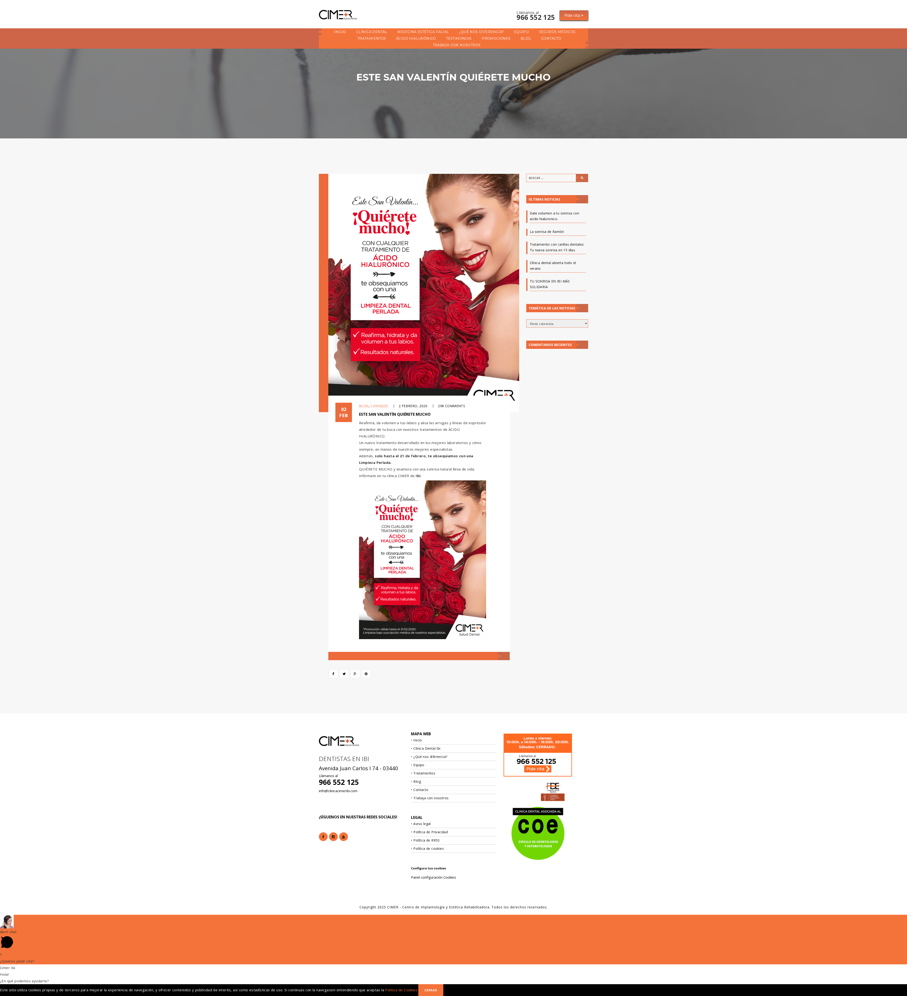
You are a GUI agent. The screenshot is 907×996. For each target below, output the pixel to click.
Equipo (521, 32)
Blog (526, 38)
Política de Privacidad (430, 832)
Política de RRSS (426, 840)
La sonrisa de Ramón (547, 231)
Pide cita (574, 15)
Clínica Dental (371, 32)
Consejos (379, 406)
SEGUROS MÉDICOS (557, 32)
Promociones (496, 38)
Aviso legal (422, 823)
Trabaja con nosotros (457, 45)
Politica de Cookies (401, 989)
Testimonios (458, 38)
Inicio (340, 32)
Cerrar (430, 990)
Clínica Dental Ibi (426, 748)
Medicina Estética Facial (423, 32)
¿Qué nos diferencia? (481, 32)
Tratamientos (371, 38)
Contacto (551, 38)
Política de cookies (428, 848)
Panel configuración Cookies (433, 877)
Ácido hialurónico (416, 38)
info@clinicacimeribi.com (338, 790)
